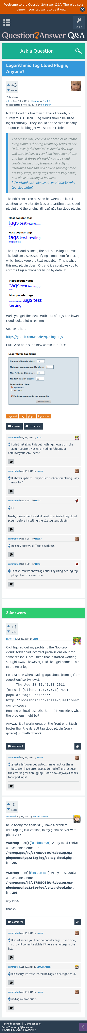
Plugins (35, 101)
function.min (39, 872)
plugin (31, 416)
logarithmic (43, 416)
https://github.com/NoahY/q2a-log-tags (34, 337)
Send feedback (12, 1024)
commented (14, 437)
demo (21, 9)
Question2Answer (26, 1029)
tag (22, 416)
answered (11, 639)
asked (9, 101)
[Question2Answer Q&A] (43, 34)
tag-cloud (12, 416)
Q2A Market (26, 1027)
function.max (40, 843)
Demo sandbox (33, 1024)
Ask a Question (37, 51)
